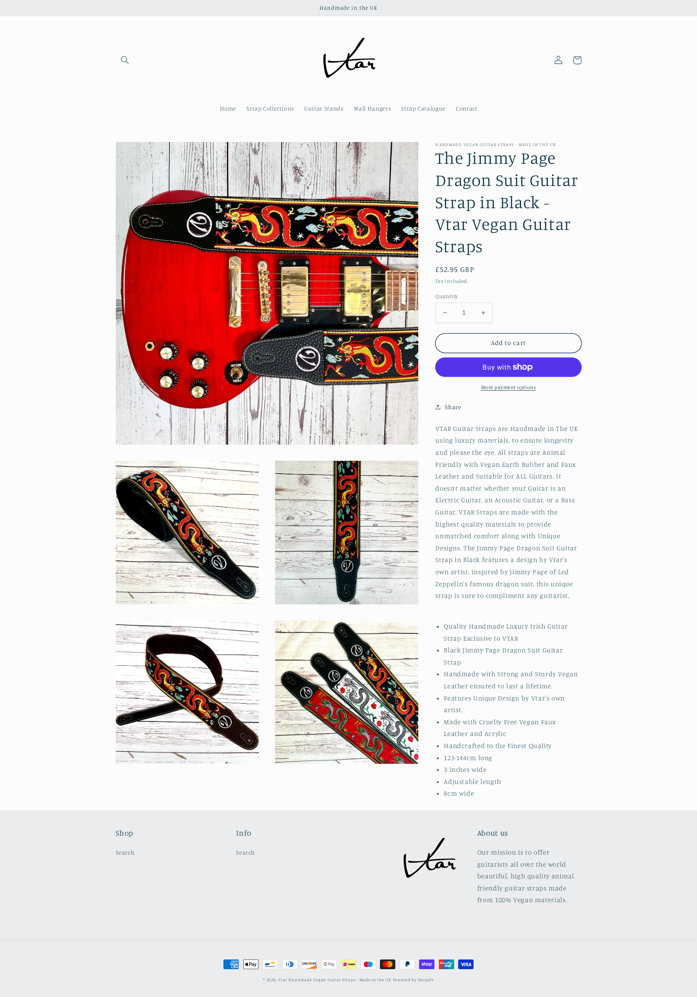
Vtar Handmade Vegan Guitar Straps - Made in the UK (334, 979)
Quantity (446, 296)
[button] (125, 60)
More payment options (508, 387)
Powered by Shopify (413, 979)
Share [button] (453, 406)
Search (125, 852)
